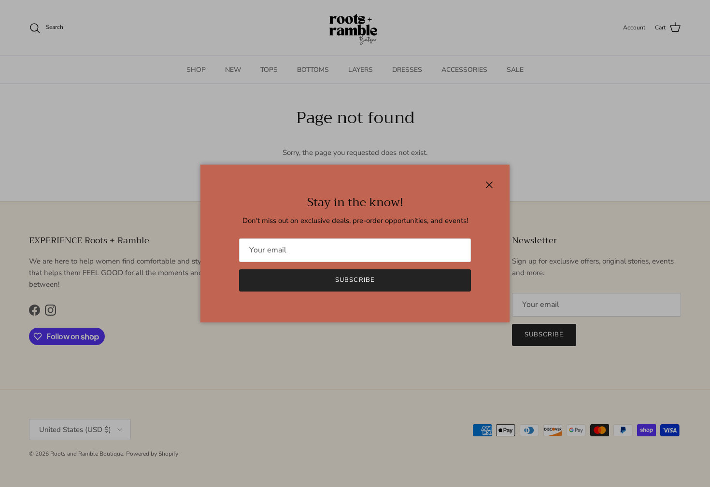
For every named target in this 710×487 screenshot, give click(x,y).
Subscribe (354, 280)
